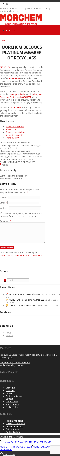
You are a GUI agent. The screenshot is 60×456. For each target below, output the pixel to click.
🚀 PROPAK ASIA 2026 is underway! (23, 294)
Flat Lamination (13, 429)
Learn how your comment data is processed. (21, 255)
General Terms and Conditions (15, 362)
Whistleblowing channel (12, 365)
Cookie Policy (12, 407)
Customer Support (14, 396)
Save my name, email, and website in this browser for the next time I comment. (21, 215)
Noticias (9, 335)
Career (9, 393)
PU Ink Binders (13, 431)
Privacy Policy (12, 404)
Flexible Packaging (14, 420)
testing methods (17, 94)
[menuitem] (33, 3)
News (2, 40)
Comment (5, 221)
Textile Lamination (14, 426)
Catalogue (10, 387)
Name (3, 197)
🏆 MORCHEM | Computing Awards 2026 (26, 299)
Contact (9, 398)
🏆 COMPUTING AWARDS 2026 (21, 305)
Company (10, 390)
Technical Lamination (15, 423)
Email (3, 202)
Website (4, 208)
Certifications (12, 401)
